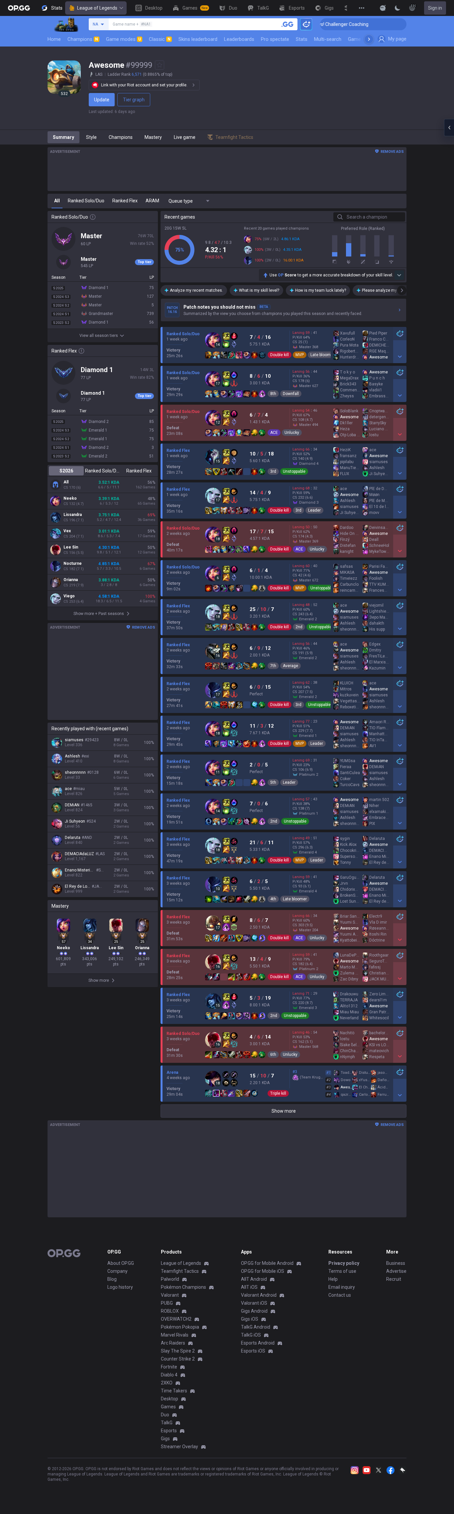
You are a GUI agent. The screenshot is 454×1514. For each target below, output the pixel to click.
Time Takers (174, 1390)
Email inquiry (341, 1287)
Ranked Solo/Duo (102, 470)
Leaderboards (239, 39)
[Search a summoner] (287, 24)
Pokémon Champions (183, 1287)
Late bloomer (322, 355)
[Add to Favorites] (159, 65)
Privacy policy (343, 1263)
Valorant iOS (254, 1303)
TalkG (166, 1422)
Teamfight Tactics (180, 1271)
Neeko (70, 498)
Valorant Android (259, 1295)
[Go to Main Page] (19, 8)
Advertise (396, 1271)
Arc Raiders (173, 1343)
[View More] (361, 8)
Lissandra (72, 514)
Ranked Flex (139, 470)
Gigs (165, 1438)
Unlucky (291, 432)
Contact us (339, 1295)
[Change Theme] (397, 8)
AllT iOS (249, 1287)
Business (395, 1263)
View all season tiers (98, 335)
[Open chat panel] (449, 127)
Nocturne (72, 563)
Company (117, 1271)
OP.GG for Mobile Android (267, 1263)
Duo (165, 1414)
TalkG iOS (251, 1335)
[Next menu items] (369, 39)
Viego (69, 596)
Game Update (363, 39)
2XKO (166, 1382)
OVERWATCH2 (176, 1319)
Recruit (393, 1279)
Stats (301, 39)
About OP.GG (120, 1263)
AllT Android (254, 1279)
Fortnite (169, 1366)
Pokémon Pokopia (180, 1327)
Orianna (70, 579)
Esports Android (258, 1343)
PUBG (167, 1303)
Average (290, 665)
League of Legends (97, 8)
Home (54, 39)
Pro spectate (275, 39)
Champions (82, 39)
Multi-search (327, 39)
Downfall (291, 393)
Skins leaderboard (197, 39)
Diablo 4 (169, 1374)
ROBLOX (170, 1311)
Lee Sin (70, 547)
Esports (169, 1430)
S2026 (66, 470)
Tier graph (134, 99)
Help (333, 1279)
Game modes (123, 39)
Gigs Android (254, 1311)
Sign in (435, 8)
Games (168, 1406)
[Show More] (383, 8)
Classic (159, 39)
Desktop (169, 1398)
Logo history (120, 1287)
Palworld (170, 1279)
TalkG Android (255, 1327)
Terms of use (342, 1271)
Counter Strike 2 (178, 1359)
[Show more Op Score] (399, 275)
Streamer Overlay (179, 1446)
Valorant (170, 1295)
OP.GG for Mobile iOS (262, 1271)
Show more (284, 1111)
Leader (314, 510)
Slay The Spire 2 (178, 1351)
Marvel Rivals (174, 1335)
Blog (112, 1279)
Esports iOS (253, 1351)
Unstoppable (294, 471)
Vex (67, 531)
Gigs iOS (249, 1319)
